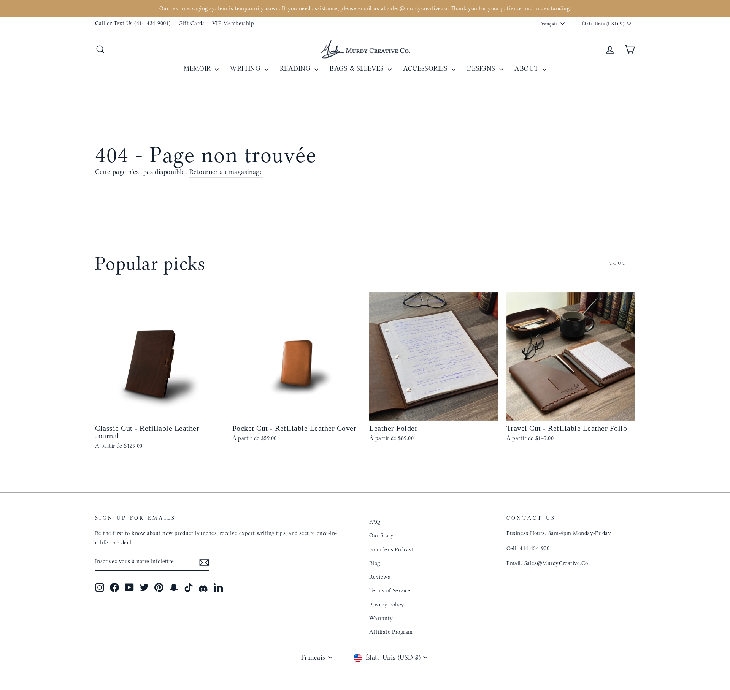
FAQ (374, 521)
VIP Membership (233, 23)
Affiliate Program (391, 631)
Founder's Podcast (391, 549)
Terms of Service (389, 590)
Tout (617, 263)
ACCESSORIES (426, 68)
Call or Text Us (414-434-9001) (133, 23)
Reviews (379, 576)
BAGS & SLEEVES (358, 68)
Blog (374, 563)
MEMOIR (198, 68)
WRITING (246, 68)
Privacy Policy (386, 604)
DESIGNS (482, 68)
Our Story (381, 535)
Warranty (381, 618)
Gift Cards (192, 23)
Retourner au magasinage (226, 172)
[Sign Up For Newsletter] (204, 561)
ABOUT (527, 68)
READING (296, 68)
